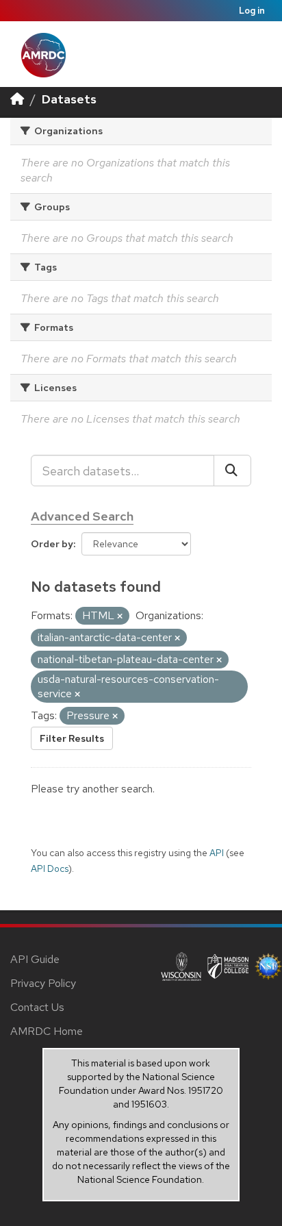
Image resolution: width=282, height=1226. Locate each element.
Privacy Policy (43, 983)
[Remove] (120, 616)
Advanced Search (82, 516)
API (216, 853)
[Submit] (232, 470)
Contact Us (37, 1007)
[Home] (17, 99)
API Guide (35, 959)
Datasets (69, 99)
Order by (52, 544)
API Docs (49, 868)
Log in (252, 10)
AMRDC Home (46, 1031)
